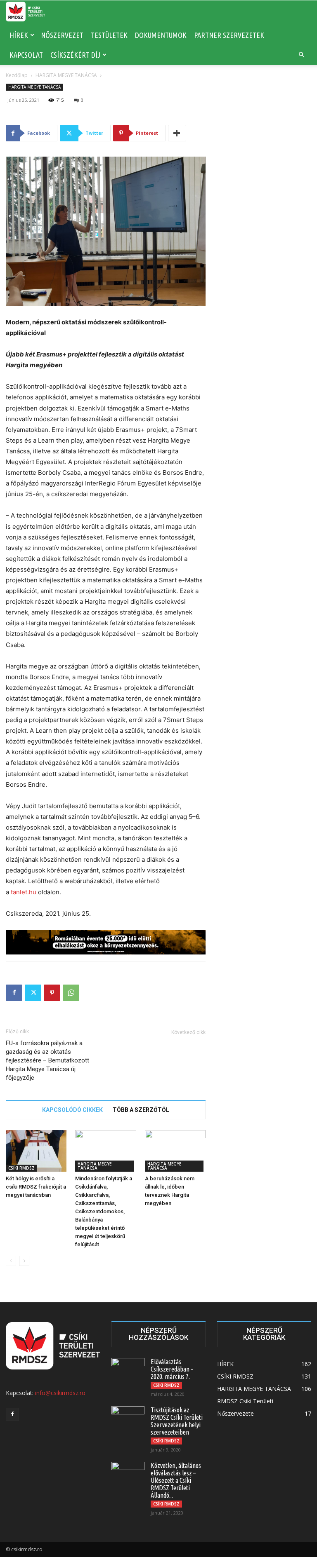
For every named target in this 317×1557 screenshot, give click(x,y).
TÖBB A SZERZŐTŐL (141, 1110)
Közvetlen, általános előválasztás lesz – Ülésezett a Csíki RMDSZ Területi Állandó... (176, 1480)
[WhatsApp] (71, 993)
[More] (177, 133)
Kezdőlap (17, 75)
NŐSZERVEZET (62, 35)
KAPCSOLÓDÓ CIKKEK (72, 1110)
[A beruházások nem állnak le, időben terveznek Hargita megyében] (175, 1151)
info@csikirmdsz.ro (60, 1393)
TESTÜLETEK (109, 35)
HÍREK (18, 35)
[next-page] (24, 1261)
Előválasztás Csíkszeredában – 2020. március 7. (172, 1369)
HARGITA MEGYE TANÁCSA (66, 75)
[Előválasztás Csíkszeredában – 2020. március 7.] (127, 1369)
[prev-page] (11, 1261)
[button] (301, 55)
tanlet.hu (23, 892)
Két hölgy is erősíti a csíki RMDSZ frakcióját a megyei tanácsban (36, 1186)
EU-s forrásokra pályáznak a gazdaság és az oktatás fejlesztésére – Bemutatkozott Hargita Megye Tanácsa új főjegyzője (47, 1060)
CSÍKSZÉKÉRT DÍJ (75, 55)
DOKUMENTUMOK (161, 35)
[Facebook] (14, 993)
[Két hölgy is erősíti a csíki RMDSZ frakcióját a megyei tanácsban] (36, 1151)
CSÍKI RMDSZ (21, 1168)
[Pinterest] (52, 993)
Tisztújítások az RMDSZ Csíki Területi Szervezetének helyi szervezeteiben (177, 1421)
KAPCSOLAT (26, 55)
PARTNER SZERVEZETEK (229, 35)
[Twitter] (33, 993)
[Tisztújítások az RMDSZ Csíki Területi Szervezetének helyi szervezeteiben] (127, 1417)
